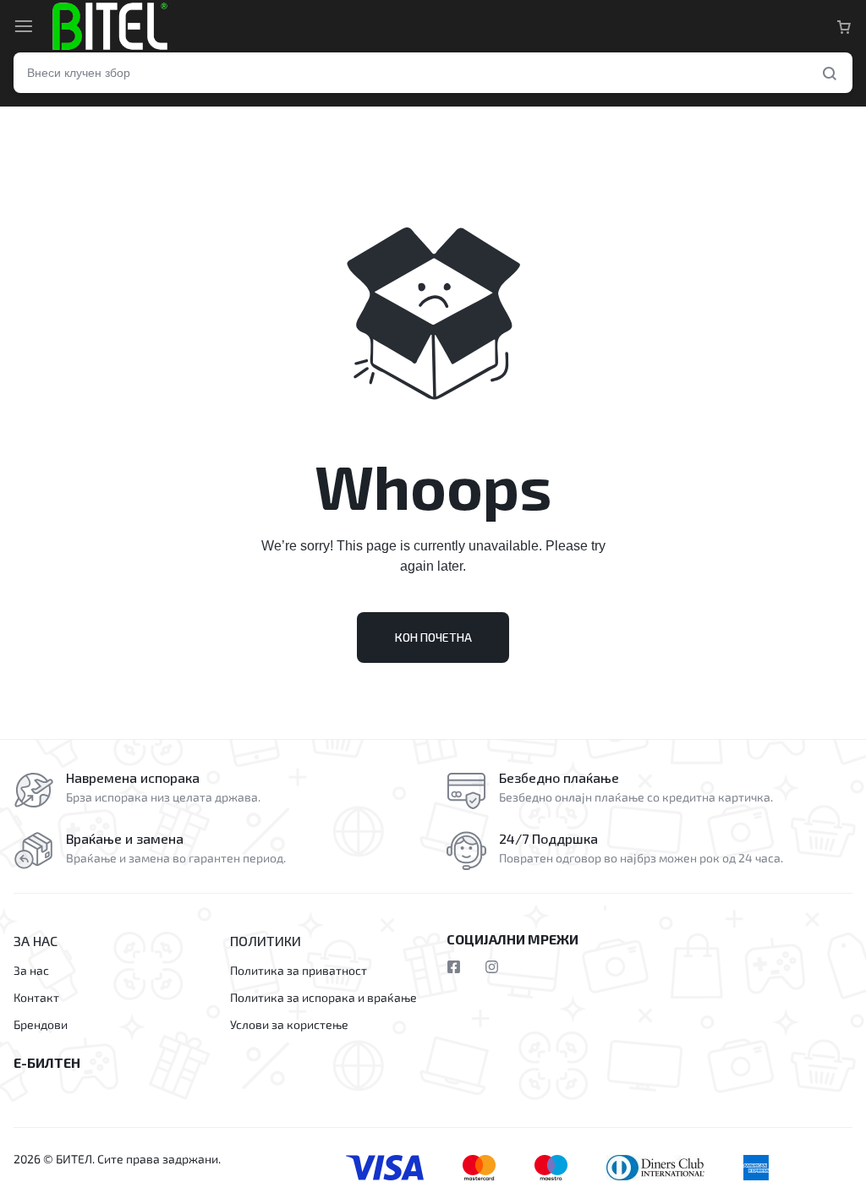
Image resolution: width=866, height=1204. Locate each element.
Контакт (36, 997)
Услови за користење (289, 1025)
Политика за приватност (298, 970)
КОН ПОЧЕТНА (433, 637)
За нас (31, 970)
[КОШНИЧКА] (844, 26)
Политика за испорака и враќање (323, 997)
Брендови (41, 1025)
